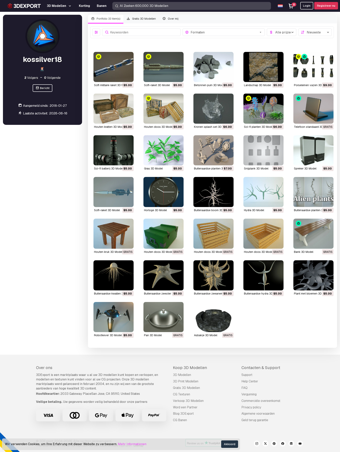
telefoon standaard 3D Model (313, 127)
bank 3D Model (303, 252)
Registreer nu (326, 5)
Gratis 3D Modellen (143, 18)
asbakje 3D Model (205, 335)
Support (246, 375)
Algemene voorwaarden (258, 413)
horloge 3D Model (155, 210)
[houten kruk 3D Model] (113, 234)
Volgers (31, 78)
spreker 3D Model (305, 168)
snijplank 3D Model (256, 168)
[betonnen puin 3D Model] (213, 67)
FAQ (244, 388)
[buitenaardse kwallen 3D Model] (113, 275)
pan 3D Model (153, 335)
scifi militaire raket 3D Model (111, 85)
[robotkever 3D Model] (113, 317)
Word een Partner (185, 407)
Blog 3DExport (183, 413)
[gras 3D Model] (163, 150)
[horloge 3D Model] (163, 192)
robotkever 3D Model (108, 335)
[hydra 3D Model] (263, 192)
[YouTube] (300, 444)
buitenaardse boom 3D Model (212, 210)
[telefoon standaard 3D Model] (313, 109)
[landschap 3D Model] (263, 67)
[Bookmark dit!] (127, 76)
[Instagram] (257, 444)
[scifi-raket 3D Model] (163, 67)
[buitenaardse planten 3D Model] (213, 150)
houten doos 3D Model (159, 127)
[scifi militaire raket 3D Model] (113, 67)
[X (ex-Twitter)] (265, 444)
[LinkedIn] (291, 444)
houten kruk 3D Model (108, 252)
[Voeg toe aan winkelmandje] (119, 76)
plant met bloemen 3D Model (312, 293)
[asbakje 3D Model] (213, 317)
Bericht (44, 88)
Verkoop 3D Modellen (188, 401)
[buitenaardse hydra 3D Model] (263, 275)
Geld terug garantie (254, 420)
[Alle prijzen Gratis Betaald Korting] (281, 32)
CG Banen (180, 420)
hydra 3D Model (254, 210)
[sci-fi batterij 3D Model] (113, 150)
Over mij (172, 18)
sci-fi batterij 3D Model (108, 168)
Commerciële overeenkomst (260, 401)
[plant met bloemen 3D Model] (313, 275)
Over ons (44, 367)
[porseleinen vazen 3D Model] (313, 67)
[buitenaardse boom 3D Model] (213, 192)
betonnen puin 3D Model (209, 85)
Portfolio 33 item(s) (108, 18)
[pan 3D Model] (163, 317)
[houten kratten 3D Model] (113, 109)
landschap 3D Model (257, 85)
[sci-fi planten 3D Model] (263, 109)
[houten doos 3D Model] (163, 109)
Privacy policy (251, 407)
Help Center (249, 381)
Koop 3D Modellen (190, 367)
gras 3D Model (153, 168)
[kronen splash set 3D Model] (213, 109)
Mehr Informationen (132, 444)
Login (306, 5)
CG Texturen (181, 394)
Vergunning (249, 394)
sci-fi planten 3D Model (259, 127)
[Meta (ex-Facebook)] (283, 444)
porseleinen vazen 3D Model (312, 85)
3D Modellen (182, 375)
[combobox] (226, 32)
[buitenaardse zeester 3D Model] (163, 275)
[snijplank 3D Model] (263, 150)
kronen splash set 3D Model (212, 127)
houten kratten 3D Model (109, 127)
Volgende (52, 78)
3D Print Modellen (185, 381)
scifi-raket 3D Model (157, 85)
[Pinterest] (274, 444)
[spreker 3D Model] (313, 150)
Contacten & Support (260, 367)
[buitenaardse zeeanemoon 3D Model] (213, 275)
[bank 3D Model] (313, 234)
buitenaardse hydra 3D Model (262, 293)
